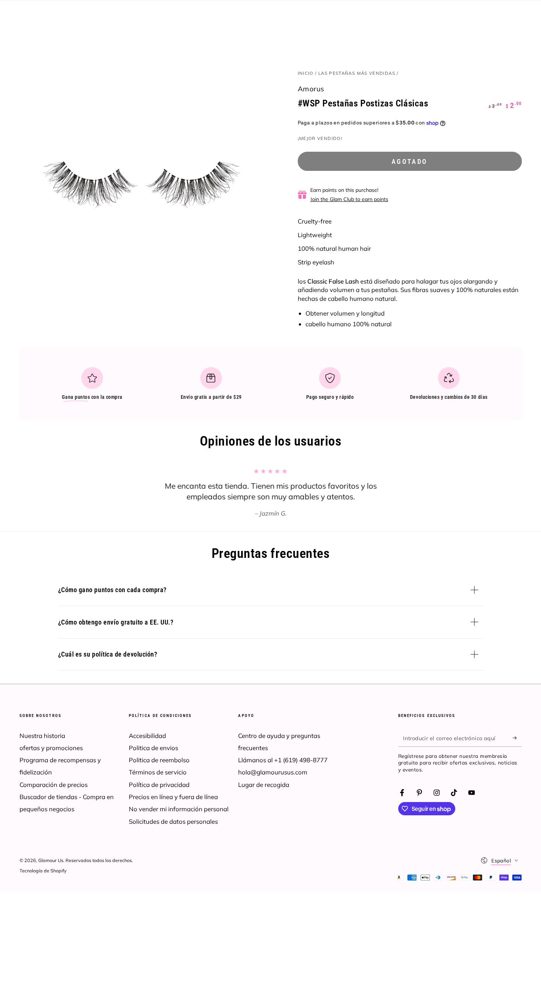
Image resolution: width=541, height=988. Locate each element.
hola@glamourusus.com (272, 772)
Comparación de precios (54, 784)
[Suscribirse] (517, 737)
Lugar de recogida (263, 784)
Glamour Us (50, 860)
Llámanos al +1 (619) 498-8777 (283, 760)
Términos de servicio (158, 772)
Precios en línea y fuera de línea (173, 797)
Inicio (306, 73)
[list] (270, 386)
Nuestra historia (42, 735)
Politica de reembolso (159, 760)
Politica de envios (153, 748)
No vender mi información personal (179, 809)
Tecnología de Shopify (43, 870)
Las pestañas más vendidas (356, 73)
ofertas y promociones (51, 748)
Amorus (311, 88)
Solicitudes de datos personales (173, 821)
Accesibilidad (147, 735)
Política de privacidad (159, 784)
